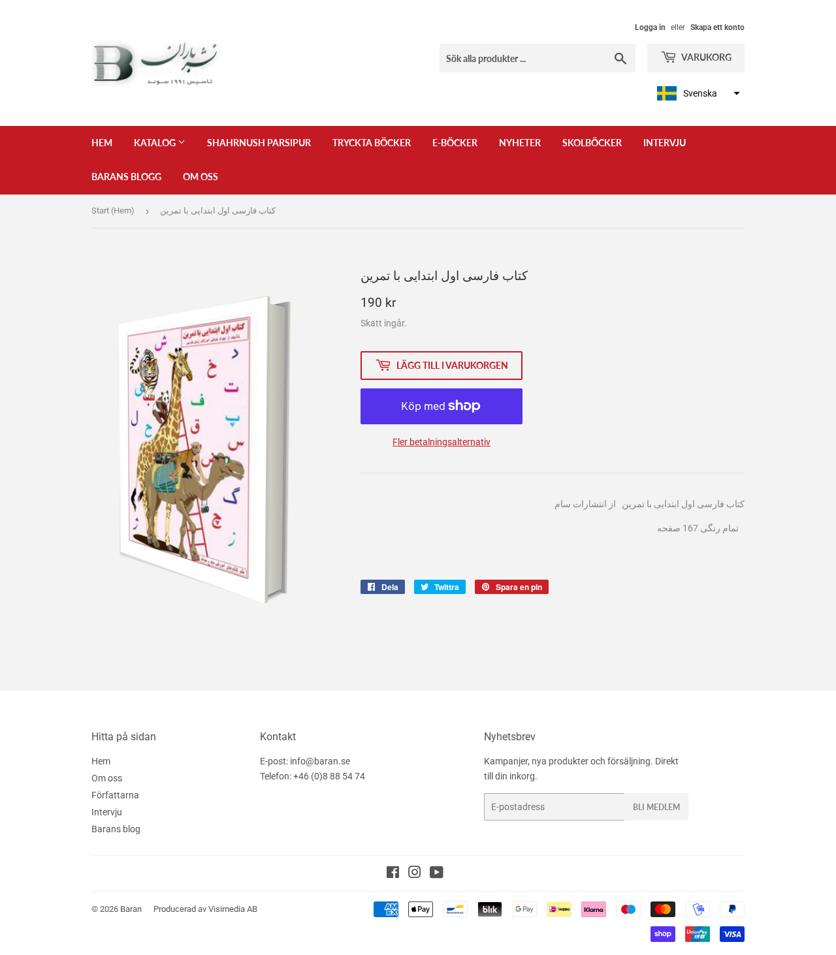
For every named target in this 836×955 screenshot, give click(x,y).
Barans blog (115, 829)
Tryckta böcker (371, 142)
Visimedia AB (232, 909)
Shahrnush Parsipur (259, 142)
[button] (697, 93)
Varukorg (706, 57)
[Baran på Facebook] (393, 874)
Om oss (200, 176)
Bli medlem (656, 807)
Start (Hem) (113, 210)
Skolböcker (592, 142)
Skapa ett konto (717, 27)
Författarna (115, 795)
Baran (131, 909)
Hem (101, 142)
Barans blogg (126, 176)
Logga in (650, 27)
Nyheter (520, 142)
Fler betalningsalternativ (441, 442)
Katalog (156, 142)
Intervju (664, 142)
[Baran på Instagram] (414, 874)
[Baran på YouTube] (436, 874)
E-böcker (454, 142)
